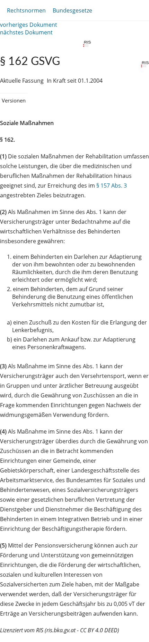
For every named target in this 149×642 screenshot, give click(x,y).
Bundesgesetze (72, 10)
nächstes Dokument (26, 32)
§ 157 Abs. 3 (111, 185)
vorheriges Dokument (28, 24)
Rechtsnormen (26, 10)
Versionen (14, 100)
